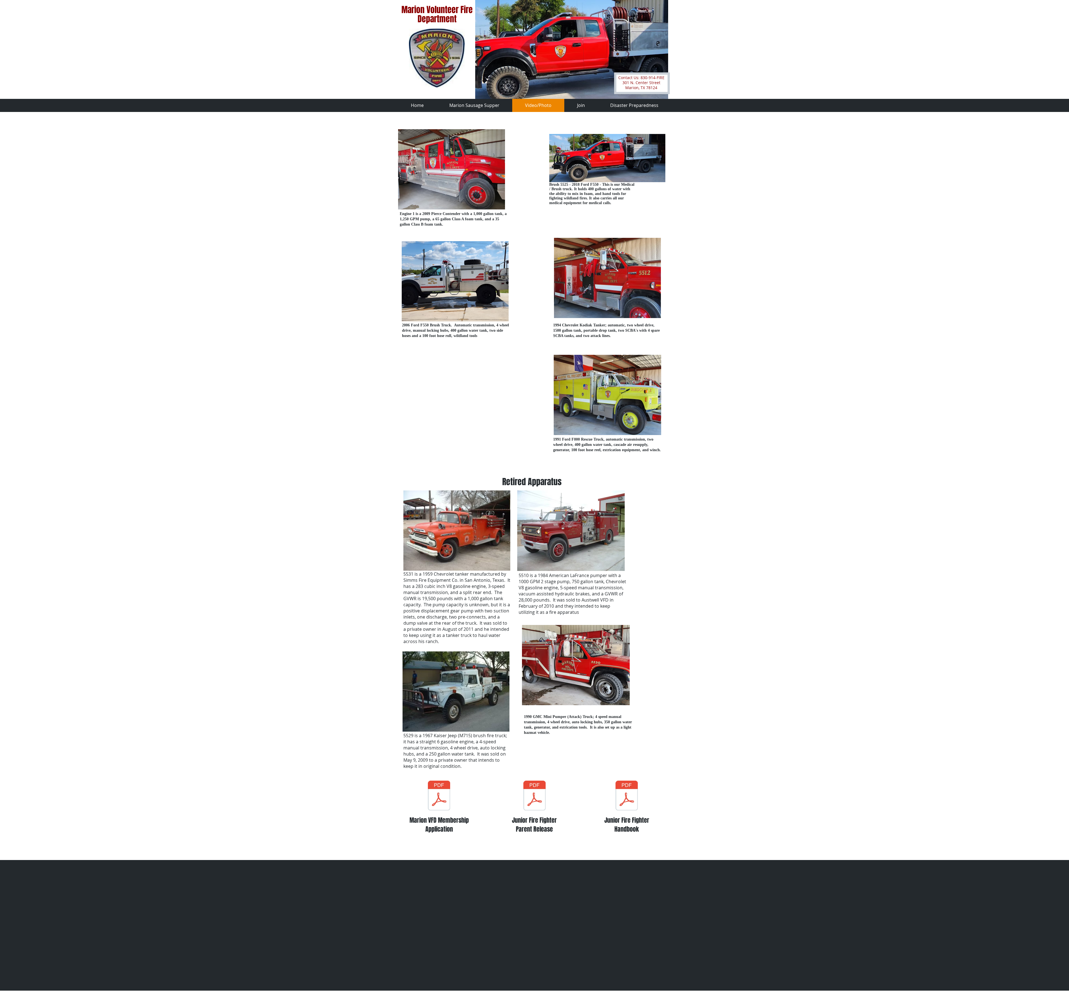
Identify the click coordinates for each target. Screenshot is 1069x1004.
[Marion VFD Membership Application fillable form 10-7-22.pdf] (439, 796)
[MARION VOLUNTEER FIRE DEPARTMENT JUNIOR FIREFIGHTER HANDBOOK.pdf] (626, 796)
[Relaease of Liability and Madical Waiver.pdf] (534, 796)
